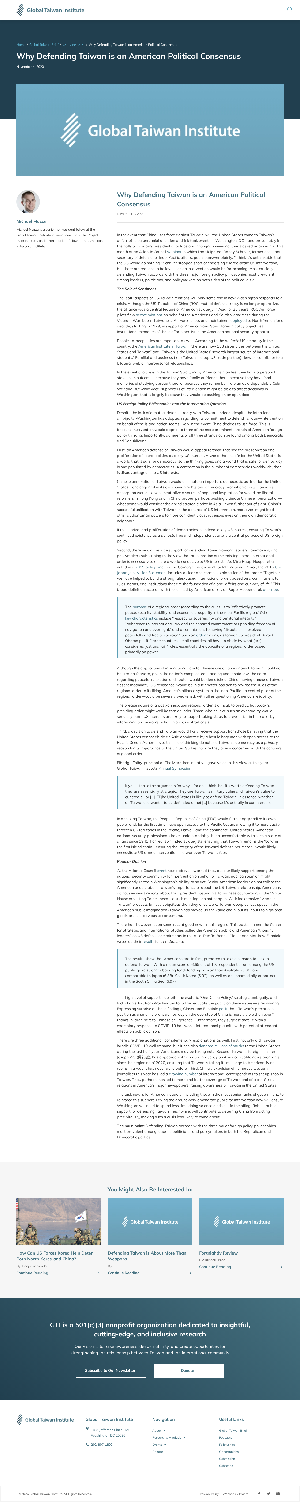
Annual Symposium (175, 768)
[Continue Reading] (99, 1273)
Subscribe (226, 1466)
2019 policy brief (150, 567)
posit (223, 1008)
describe (270, 589)
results (148, 941)
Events (157, 1444)
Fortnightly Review (218, 1253)
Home (21, 44)
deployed (238, 320)
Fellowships (227, 1444)
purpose (140, 607)
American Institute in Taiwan (163, 346)
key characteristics (141, 618)
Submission (227, 1458)
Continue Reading (32, 1272)
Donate (157, 1451)
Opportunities (229, 1451)
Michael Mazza (31, 221)
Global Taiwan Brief (44, 44)
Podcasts (225, 1437)
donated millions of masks (221, 1045)
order (201, 635)
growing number (183, 1074)
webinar (174, 251)
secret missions (149, 314)
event (162, 870)
